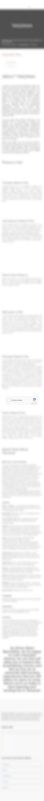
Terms (35, 403)
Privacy (32, 403)
